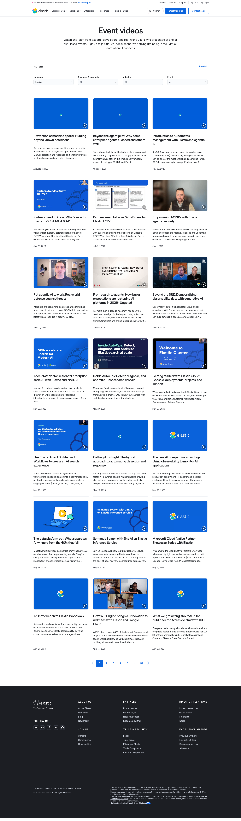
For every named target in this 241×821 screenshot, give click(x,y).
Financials (184, 716)
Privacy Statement (65, 788)
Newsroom (83, 720)
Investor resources (188, 708)
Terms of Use (50, 788)
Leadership (83, 712)
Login (206, 3)
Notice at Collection (118, 803)
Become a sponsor (188, 744)
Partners (172, 3)
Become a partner (132, 720)
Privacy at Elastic (131, 744)
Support (182, 3)
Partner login (129, 712)
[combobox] (52, 82)
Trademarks (38, 788)
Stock (182, 720)
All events (184, 748)
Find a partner (130, 708)
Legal (126, 735)
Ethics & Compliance (133, 752)
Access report (84, 2)
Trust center (129, 740)
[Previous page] (92, 663)
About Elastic (84, 708)
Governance (185, 712)
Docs (125, 10)
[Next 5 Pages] (134, 663)
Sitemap (78, 788)
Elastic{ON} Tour (187, 740)
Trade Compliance (132, 748)
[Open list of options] (71, 82)
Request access (131, 716)
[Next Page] (148, 663)
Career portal (84, 740)
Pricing (117, 10)
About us (162, 3)
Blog (80, 716)
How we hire (84, 744)
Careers (82, 735)
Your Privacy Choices (137, 803)
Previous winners (188, 735)
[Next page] (148, 663)
